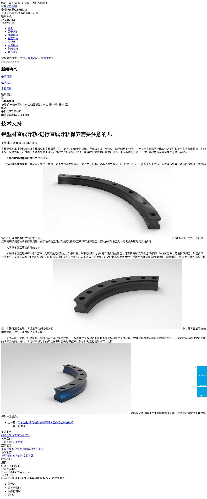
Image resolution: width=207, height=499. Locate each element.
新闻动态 (13, 48)
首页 (10, 28)
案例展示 (13, 45)
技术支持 (46, 58)
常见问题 (28, 455)
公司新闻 (6, 455)
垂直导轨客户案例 (11, 448)
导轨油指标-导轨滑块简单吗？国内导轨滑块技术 (45, 422)
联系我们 (13, 52)
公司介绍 (6, 442)
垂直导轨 (13, 38)
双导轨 (12, 41)
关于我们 (13, 31)
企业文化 (17, 442)
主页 (22, 58)
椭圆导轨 (13, 35)
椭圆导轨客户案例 (33, 448)
